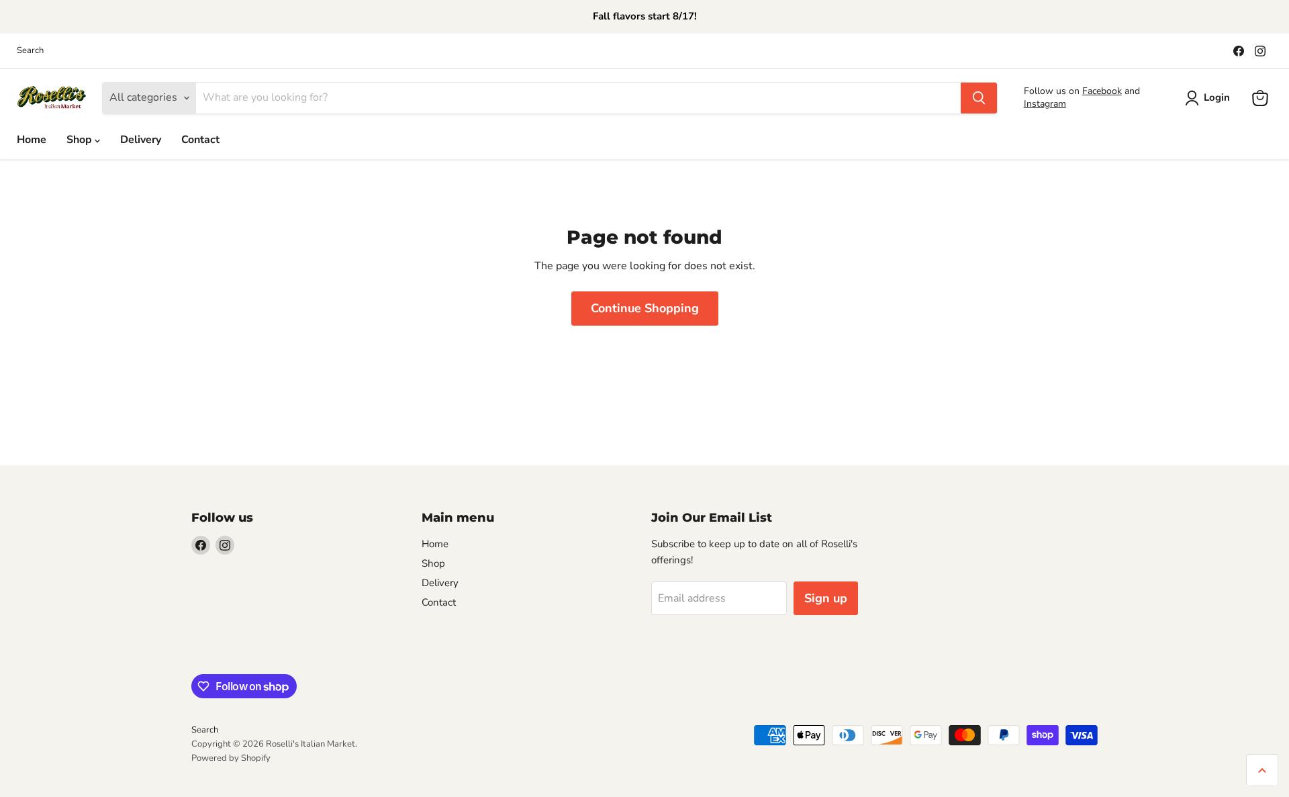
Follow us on (1053, 91)
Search (30, 51)
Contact (200, 139)
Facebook (1102, 91)
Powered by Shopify (231, 758)
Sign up (825, 598)
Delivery (140, 139)
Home (31, 139)
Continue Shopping (645, 308)
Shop (80, 139)
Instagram (1045, 103)
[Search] (979, 98)
